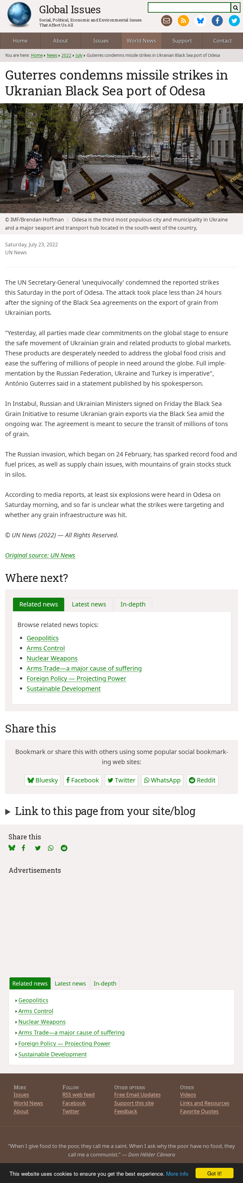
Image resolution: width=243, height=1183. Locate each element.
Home (20, 40)
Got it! (214, 1173)
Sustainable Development (64, 688)
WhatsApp (165, 780)
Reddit (205, 780)
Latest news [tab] (89, 604)
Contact (222, 40)
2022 (66, 55)
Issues (101, 40)
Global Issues (70, 9)
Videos (188, 1094)
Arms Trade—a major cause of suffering (84, 668)
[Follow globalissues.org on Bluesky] (200, 21)
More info (177, 1173)
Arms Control (46, 648)
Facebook (84, 780)
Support (182, 40)
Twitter (124, 780)
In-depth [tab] (133, 604)
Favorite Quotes (199, 1111)
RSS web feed (78, 1094)
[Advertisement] (122, 920)
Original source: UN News (40, 555)
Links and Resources (204, 1103)
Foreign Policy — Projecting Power (76, 678)
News (52, 55)
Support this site (134, 1103)
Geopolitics (43, 638)
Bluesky (46, 780)
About (60, 40)
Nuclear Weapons (52, 658)
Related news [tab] (38, 604)
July (79, 55)
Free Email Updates (137, 1094)
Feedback (125, 1111)
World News (141, 40)
